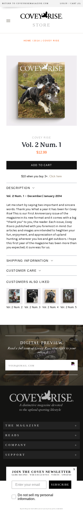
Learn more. (59, 508)
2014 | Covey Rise (47, 40)
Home (27, 40)
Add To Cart (41, 165)
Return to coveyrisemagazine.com (25, 3)
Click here (55, 176)
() (75, 3)
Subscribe (60, 484)
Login (64, 3)
